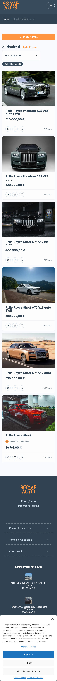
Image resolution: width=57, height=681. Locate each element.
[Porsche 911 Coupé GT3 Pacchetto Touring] (28, 600)
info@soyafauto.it (28, 505)
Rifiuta (28, 663)
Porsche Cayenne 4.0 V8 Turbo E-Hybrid (28, 584)
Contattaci (15, 551)
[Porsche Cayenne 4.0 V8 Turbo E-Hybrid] (28, 576)
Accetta (28, 654)
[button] (52, 618)
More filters (30, 36)
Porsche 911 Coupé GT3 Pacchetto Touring (28, 608)
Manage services (28, 647)
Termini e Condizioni (20, 539)
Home (5, 19)
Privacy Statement (35, 677)
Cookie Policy (20, 677)
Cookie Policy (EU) (20, 528)
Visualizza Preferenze (28, 671)
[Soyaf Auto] (10, 5)
